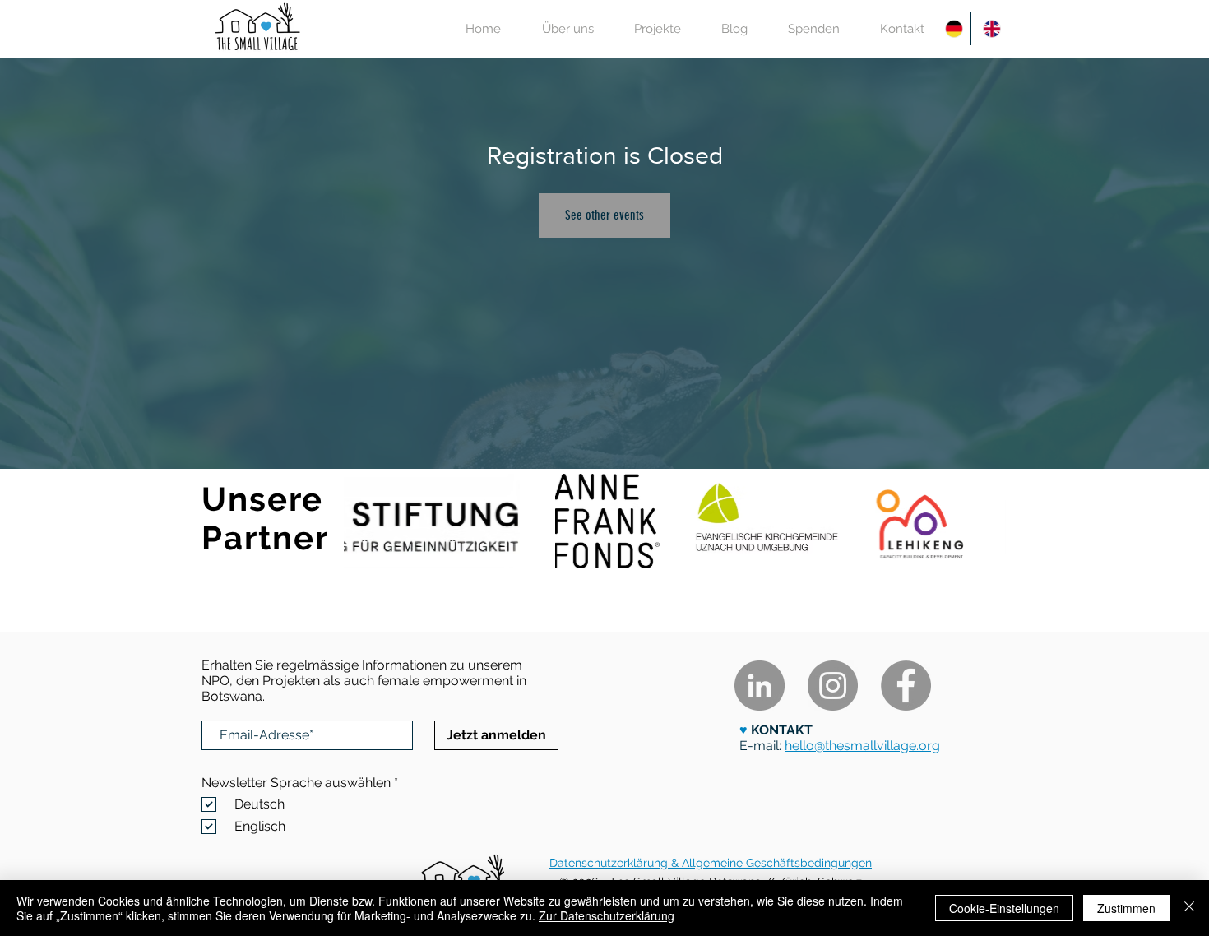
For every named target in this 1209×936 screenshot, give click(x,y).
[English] (989, 28)
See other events (604, 215)
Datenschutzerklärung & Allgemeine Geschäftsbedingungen (710, 862)
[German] (951, 28)
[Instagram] (833, 685)
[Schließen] (1189, 908)
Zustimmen (1126, 908)
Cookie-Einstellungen (1004, 908)
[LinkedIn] (759, 685)
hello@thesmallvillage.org (862, 745)
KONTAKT (780, 730)
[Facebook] (906, 685)
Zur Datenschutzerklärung (606, 915)
